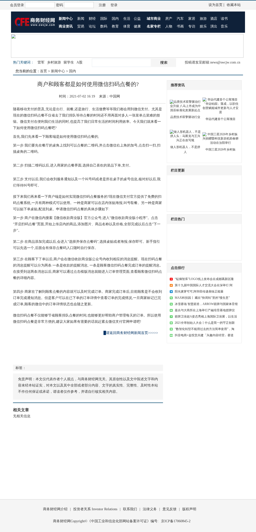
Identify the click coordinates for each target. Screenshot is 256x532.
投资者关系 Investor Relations (95, 509)
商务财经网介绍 (55, 509)
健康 (137, 26)
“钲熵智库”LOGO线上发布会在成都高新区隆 (204, 279)
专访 (191, 26)
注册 (102, 5)
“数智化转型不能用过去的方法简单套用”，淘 (204, 329)
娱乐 (203, 26)
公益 (137, 18)
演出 (213, 26)
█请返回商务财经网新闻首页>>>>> (131, 333)
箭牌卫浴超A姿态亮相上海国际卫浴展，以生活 (206, 316)
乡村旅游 (54, 62)
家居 (191, 18)
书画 (180, 26)
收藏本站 (234, 5)
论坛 (92, 26)
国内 (115, 18)
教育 (115, 26)
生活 (126, 18)
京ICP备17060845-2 (175, 521)
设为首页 (215, 5)
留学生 (69, 62)
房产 (168, 18)
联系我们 (130, 509)
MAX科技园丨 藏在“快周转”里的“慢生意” (202, 298)
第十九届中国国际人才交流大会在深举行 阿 (203, 285)
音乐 (224, 26)
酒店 (213, 18)
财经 (92, 18)
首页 (43, 71)
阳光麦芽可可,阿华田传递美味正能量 (199, 291)
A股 (79, 62)
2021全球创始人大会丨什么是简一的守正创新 (205, 322)
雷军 (41, 62)
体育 (126, 26)
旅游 (203, 18)
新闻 (80, 18)
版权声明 (189, 509)
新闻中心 (58, 71)
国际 (103, 18)
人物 (168, 26)
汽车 (180, 18)
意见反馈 (169, 509)
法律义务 (150, 509)
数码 (103, 26)
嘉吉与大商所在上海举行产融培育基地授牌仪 (205, 310)
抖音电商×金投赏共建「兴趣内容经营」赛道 (204, 335)
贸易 (80, 26)
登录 (114, 5)
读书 (224, 18)
